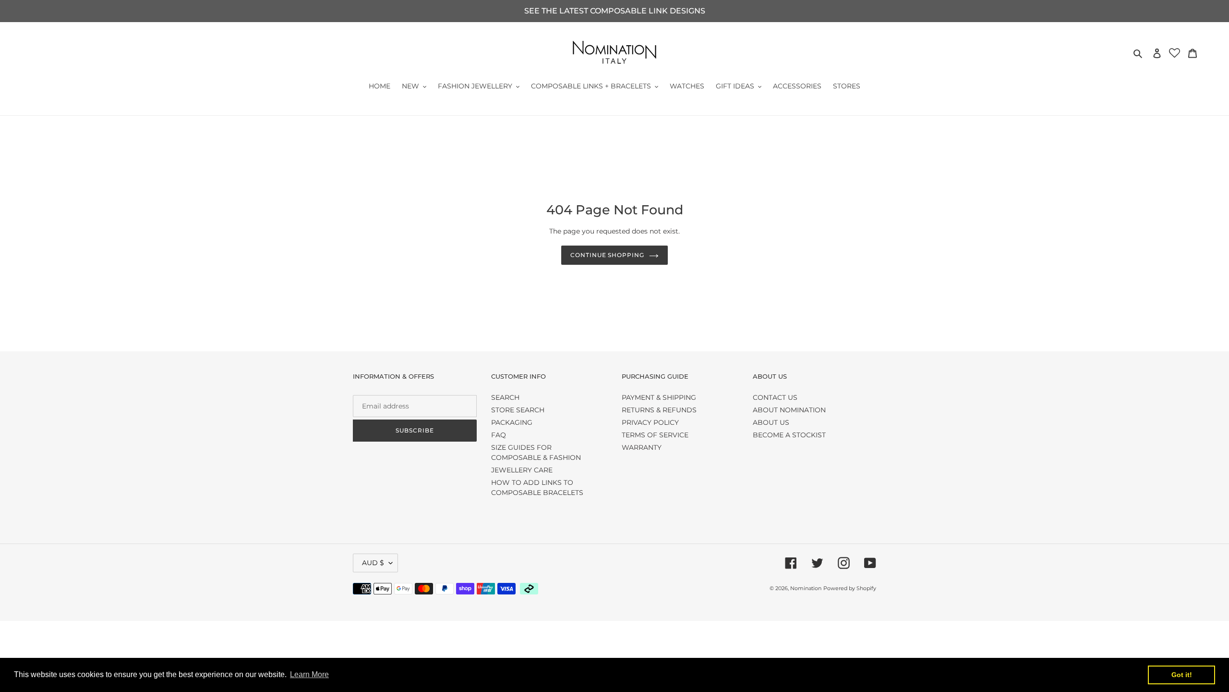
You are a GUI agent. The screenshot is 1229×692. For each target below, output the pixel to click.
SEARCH (505, 397)
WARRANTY (642, 447)
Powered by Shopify (849, 588)
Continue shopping (607, 255)
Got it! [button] (1181, 675)
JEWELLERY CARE (522, 470)
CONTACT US (775, 397)
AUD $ (373, 562)
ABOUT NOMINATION (789, 410)
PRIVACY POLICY (650, 422)
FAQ (498, 435)
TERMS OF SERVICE (655, 435)
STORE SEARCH (517, 410)
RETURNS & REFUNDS (659, 410)
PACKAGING (511, 422)
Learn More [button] (309, 674)
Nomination (805, 588)
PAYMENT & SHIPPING (659, 397)
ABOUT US (771, 422)
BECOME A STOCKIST (789, 435)
